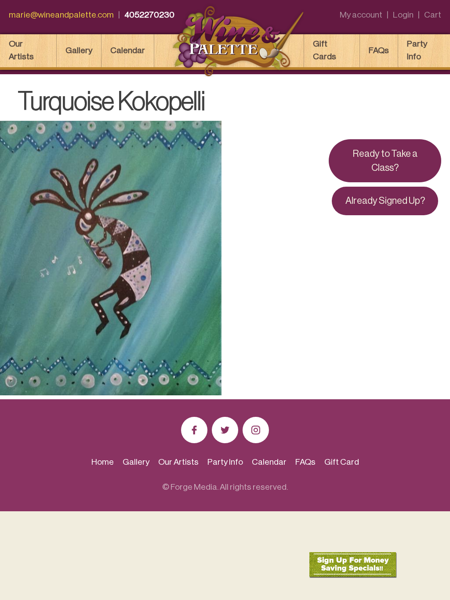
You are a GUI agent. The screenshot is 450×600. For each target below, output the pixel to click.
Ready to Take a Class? (385, 161)
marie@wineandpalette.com (61, 15)
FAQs (379, 50)
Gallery (78, 50)
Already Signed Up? (385, 201)
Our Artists (21, 50)
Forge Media (194, 487)
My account (361, 15)
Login (403, 15)
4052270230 (149, 15)
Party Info (417, 50)
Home (102, 462)
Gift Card (341, 462)
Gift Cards (324, 50)
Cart (432, 15)
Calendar (127, 50)
